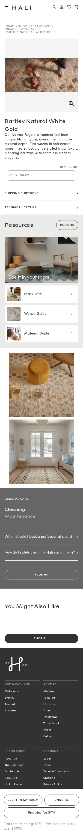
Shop (23, 26)
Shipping (49, 777)
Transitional (51, 723)
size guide (69, 167)
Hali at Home (13, 784)
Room (47, 729)
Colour (47, 736)
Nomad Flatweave (21, 29)
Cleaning (15, 509)
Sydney (10, 697)
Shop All (41, 638)
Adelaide (10, 704)
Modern (48, 691)
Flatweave (41, 26)
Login (47, 758)
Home (10, 26)
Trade (47, 765)
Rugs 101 (67, 225)
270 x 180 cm (19, 175)
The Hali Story (14, 765)
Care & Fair (12, 777)
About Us (11, 758)
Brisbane (10, 710)
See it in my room (23, 799)
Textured (49, 697)
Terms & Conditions (56, 771)
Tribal (47, 710)
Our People (12, 771)
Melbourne (12, 691)
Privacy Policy (52, 784)
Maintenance (20, 516)
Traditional (50, 717)
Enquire (62, 799)
